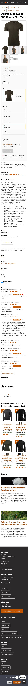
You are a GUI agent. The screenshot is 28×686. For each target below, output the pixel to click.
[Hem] (10, 2)
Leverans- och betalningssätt (9, 633)
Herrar (3, 257)
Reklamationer (5, 625)
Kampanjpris (6, 68)
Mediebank (5, 671)
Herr (17, 10)
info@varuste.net (6, 579)
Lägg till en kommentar (7, 373)
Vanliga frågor (5, 589)
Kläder (18, 7)
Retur (3, 621)
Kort (2, 270)
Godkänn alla (17, 682)
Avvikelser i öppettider (7, 569)
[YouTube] (9, 605)
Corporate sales (6, 592)
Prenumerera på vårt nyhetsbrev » (12, 611)
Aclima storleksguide (7, 242)
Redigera (9, 682)
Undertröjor (11, 10)
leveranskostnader (19, 70)
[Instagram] (6, 605)
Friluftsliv (12, 7)
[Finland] (26, 2)
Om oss (4, 675)
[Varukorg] (22, 2)
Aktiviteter (5, 7)
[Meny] (2, 2)
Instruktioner (5, 629)
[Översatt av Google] (6, 294)
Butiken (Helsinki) (8, 144)
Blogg (3, 663)
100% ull (12, 263)
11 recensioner (22, 175)
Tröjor (4, 10)
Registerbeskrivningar (7, 654)
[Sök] (18, 2)
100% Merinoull (5, 263)
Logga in (4, 646)
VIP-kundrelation (6, 650)
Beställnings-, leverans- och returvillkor (11, 637)
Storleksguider (5, 667)
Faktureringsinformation (8, 596)
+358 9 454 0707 (9, 577)
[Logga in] (20, 2)
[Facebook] (2, 605)
